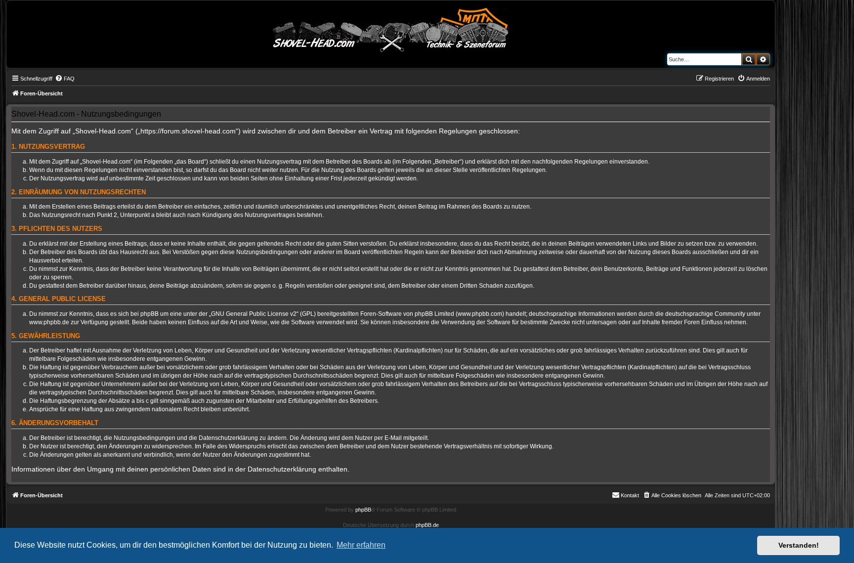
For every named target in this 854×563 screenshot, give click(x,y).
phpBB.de (427, 525)
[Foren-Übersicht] (391, 28)
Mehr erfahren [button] (361, 545)
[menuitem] (65, 79)
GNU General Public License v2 (254, 313)
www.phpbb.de (49, 322)
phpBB (363, 510)
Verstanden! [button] (798, 545)
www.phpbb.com (480, 313)
